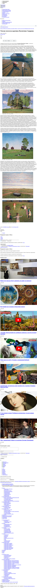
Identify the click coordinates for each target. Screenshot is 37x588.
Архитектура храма (7, 507)
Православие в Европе (8, 546)
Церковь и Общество (5, 581)
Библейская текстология (8, 491)
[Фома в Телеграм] (4, 463)
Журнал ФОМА (3, 28)
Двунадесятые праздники (8, 498)
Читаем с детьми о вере (8, 509)
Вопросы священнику (6, 13)
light (1, 34)
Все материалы (4, 15)
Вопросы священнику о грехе (9, 563)
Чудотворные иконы (7, 505)
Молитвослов (4, 14)
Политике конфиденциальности (29, 586)
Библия (3, 488)
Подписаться (12, 479)
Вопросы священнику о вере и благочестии (11, 560)
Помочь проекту (3, 244)
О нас (3, 468)
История (3, 523)
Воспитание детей (5, 508)
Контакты (4, 471)
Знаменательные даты (7, 524)
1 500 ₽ (1, 237)
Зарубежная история (7, 526)
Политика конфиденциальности (7, 483)
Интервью (4, 550)
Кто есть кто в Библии (8, 490)
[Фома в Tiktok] (3, 464)
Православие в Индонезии (8, 548)
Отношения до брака (7, 531)
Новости (3, 12)
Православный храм (5, 506)
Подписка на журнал (5, 17)
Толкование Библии (7, 494)
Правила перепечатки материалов (7, 484)
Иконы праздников (7, 503)
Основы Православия (5, 9)
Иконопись (6, 536)
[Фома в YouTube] (4, 465)
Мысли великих (7, 541)
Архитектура (6, 534)
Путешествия (4, 517)
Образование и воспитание (6, 516)
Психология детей (7, 510)
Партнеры (4, 473)
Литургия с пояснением (8, 577)
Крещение (6, 570)
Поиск (3, 3)
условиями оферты (10, 245)
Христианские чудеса (7, 521)
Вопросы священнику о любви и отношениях (11, 567)
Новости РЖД (4, 518)
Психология (4, 527)
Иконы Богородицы (7, 502)
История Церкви (7, 525)
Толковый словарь (7, 540)
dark (2, 34)
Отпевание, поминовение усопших (10, 573)
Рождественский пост (7, 555)
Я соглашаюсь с (7, 245)
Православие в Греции (8, 545)
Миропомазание (7, 574)
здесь (24, 242)
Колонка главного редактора (7, 515)
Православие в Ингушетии (8, 547)
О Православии (6, 522)
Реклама (3, 470)
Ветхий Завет (6, 489)
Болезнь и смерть (7, 528)
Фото (3, 551)
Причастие (6, 571)
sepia (4, 34)
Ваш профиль (5, 2)
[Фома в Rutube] (3, 466)
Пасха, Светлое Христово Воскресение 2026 (11, 497)
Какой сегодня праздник (6, 20)
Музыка (5, 537)
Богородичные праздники (8, 500)
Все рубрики (4, 16)
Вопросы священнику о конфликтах (10, 565)
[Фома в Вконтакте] (4, 461)
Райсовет (3, 21)
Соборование (6, 575)
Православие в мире (5, 542)
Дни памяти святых (7, 499)
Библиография (6, 495)
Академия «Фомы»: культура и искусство (18, 28)
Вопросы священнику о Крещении (10, 566)
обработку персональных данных (14, 246)
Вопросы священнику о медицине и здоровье (11, 568)
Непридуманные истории (6, 10)
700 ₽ (1, 236)
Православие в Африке (8, 544)
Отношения (4, 514)
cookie (11, 485)
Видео (3, 552)
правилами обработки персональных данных (22, 481)
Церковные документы (6, 580)
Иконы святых (6, 504)
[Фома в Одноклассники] (5, 462)
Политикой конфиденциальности (5, 482)
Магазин (3, 469)
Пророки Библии (7, 492)
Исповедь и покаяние (7, 572)
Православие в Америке (8, 543)
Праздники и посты (5, 554)
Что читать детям (7, 512)
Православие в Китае (7, 549)
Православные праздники (6, 496)
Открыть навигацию (5, 1)
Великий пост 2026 (7, 556)
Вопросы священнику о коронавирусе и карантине (12, 564)
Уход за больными (7, 529)
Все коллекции (4, 23)
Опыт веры (6, 520)
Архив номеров (4, 474)
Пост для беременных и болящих (9, 558)
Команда (3, 472)
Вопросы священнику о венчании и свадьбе (11, 561)
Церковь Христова (5, 579)
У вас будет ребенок (7, 513)
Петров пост (6, 557)
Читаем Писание (7, 493)
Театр (5, 539)
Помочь (4, 6)
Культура (3, 533)
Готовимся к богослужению (6, 576)
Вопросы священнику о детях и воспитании (11, 511)
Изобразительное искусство (29, 28)
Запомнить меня (4, 456)
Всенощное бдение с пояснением (9, 578)
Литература (6, 535)
